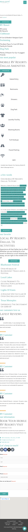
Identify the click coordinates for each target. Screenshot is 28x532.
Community (15, 523)
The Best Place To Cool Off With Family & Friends (11, 45)
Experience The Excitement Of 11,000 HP (14, 305)
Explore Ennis (7, 523)
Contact (14, 524)
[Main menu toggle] (25, 2)
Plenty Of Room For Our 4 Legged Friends (12, 53)
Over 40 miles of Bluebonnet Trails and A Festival (13, 271)
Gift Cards (7, 524)
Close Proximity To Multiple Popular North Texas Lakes (13, 283)
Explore (4, 17)
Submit (4, 494)
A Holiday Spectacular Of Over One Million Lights (13, 295)
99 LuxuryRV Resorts (4, 30)
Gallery (21, 523)
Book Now (20, 524)
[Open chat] (25, 529)
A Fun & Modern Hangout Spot (11, 37)
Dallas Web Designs (17, 527)
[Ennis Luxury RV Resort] (5, 2)
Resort (20, 521)
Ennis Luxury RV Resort (11, 521)
